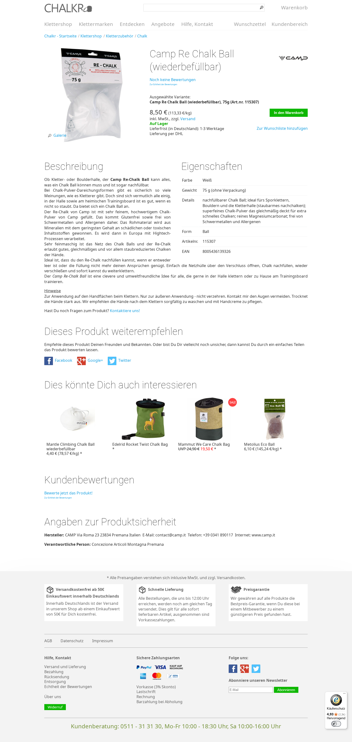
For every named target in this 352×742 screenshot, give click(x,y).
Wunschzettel (250, 24)
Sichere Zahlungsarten (158, 657)
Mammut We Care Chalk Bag (204, 446)
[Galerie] (91, 141)
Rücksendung (56, 676)
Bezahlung (53, 671)
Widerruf (55, 707)
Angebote (163, 24)
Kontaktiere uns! (125, 310)
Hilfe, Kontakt (197, 24)
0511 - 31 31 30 (141, 726)
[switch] (336, 724)
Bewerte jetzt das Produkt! (68, 493)
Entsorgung (55, 681)
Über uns (52, 696)
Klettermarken (96, 24)
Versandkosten (230, 577)
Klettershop (58, 24)
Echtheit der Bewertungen (68, 686)
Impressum (102, 640)
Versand (187, 118)
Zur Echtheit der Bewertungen (163, 84)
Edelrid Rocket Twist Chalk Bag (140, 446)
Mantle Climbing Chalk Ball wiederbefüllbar (70, 449)
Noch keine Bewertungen (173, 79)
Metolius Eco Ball (263, 446)
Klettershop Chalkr (68, 8)
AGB (48, 640)
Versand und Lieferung (65, 666)
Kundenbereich (290, 24)
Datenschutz (72, 640)
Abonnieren (286, 690)
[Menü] (344, 694)
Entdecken (132, 24)
